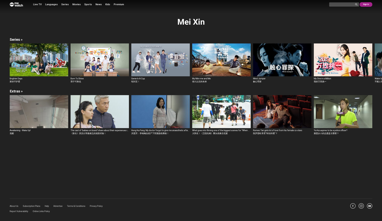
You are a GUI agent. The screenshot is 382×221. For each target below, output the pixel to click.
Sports (88, 4)
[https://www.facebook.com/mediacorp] (353, 206)
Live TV (37, 4)
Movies (76, 4)
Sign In (366, 4)
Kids (107, 4)
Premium (119, 4)
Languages (51, 4)
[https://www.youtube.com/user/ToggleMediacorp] (369, 206)
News (99, 4)
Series (65, 4)
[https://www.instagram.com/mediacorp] (361, 206)
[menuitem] (14, 206)
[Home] (16, 4)
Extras (16, 91)
